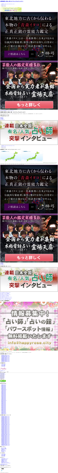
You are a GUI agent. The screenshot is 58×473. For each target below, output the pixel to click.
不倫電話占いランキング (4, 460)
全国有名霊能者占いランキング (4, 458)
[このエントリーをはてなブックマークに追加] (1, 470)
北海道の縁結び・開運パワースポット (5, 416)
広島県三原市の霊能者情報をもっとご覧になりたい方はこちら (7, 110)
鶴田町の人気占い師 (2, 375)
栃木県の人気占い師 (3, 392)
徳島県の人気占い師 (3, 405)
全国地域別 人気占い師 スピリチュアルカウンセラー (11, 1)
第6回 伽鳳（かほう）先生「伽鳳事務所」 (5, 293)
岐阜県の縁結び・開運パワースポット (5, 429)
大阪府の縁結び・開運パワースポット (5, 432)
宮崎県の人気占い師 (3, 412)
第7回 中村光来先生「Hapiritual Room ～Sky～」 (5, 292)
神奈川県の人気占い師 (3, 389)
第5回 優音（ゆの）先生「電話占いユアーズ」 (5, 294)
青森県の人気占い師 (3, 385)
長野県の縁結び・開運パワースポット (5, 427)
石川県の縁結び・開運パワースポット (5, 428)
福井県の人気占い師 (3, 396)
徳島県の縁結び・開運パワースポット (5, 438)
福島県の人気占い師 (3, 388)
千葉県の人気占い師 (3, 390)
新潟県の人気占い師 (3, 395)
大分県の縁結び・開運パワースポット (5, 443)
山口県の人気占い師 (3, 408)
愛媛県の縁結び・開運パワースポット (5, 439)
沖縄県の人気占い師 (3, 413)
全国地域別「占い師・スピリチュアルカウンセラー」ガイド (7, 145)
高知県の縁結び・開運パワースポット (5, 440)
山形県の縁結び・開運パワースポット (5, 419)
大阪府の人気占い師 (3, 397)
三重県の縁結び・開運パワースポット (5, 360)
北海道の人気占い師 (3, 384)
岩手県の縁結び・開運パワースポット (5, 417)
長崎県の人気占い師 (3, 410)
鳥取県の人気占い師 (3, 407)
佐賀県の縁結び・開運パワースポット (5, 441)
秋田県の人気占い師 (3, 386)
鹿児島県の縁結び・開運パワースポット (5, 444)
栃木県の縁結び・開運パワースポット (5, 421)
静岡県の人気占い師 (3, 401)
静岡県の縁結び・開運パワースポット (5, 359)
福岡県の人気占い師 (3, 409)
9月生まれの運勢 (3, 365)
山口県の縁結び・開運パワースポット (5, 437)
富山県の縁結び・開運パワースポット (5, 425)
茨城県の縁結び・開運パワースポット (5, 420)
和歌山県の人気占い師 (3, 400)
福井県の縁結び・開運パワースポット (5, 426)
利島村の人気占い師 (2, 376)
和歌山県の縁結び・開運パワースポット (5, 434)
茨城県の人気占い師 (3, 391)
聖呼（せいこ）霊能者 (3, 448)
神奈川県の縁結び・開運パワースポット (5, 356)
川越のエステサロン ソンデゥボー (5, 462)
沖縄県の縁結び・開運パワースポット (5, 361)
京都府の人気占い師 (3, 398)
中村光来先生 (2, 451)
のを (2, 118)
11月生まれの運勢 (3, 364)
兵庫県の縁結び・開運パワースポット (5, 433)
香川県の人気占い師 (3, 404)
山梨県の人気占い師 (3, 393)
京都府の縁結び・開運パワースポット (5, 358)
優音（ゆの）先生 (3, 450)
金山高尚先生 (2, 449)
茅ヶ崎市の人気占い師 (3, 374)
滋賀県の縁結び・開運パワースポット (5, 431)
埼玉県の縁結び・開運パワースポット (5, 422)
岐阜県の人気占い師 (3, 402)
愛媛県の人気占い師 (3, 403)
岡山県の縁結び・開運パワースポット (5, 436)
